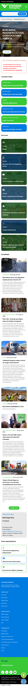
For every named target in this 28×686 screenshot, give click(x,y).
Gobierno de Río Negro (7, 19)
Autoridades (4, 597)
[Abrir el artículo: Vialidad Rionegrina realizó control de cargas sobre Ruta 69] (14, 348)
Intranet (3, 647)
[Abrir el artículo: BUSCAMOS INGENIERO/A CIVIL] (14, 394)
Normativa (4, 603)
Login (2, 650)
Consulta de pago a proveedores (9, 642)
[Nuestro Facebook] (2, 672)
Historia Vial (4, 606)
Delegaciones (4, 600)
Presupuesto (4, 631)
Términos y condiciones (16, 679)
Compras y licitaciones (7, 636)
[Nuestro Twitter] (6, 672)
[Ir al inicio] (11, 7)
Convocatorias (5, 645)
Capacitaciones (5, 617)
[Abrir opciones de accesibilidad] (23, 675)
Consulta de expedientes (7, 639)
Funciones (3, 595)
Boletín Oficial (4, 633)
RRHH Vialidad (4, 614)
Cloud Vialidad (5, 620)
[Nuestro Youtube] (14, 672)
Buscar (23, 14)
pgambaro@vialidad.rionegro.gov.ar (12, 531)
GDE (2, 622)
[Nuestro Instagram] (10, 672)
